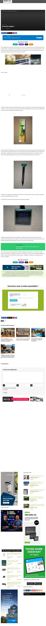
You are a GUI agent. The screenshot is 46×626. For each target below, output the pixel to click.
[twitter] (26, 590)
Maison (9, 11)
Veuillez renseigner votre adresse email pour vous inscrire (15, 294)
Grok (26, 44)
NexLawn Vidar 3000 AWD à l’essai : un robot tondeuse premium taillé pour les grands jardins (36, 498)
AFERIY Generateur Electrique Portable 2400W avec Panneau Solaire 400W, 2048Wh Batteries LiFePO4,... (14, 583)
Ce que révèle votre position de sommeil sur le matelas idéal (23, 339)
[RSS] (41, 590)
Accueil (3, 11)
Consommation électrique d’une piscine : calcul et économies (37, 340)
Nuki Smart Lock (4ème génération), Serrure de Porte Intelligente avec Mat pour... (14, 554)
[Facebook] (24, 590)
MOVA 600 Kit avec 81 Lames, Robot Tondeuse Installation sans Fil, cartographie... (14, 576)
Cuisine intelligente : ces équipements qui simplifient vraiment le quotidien (7, 340)
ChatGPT (15, 44)
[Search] (44, 1)
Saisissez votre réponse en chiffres (9, 388)
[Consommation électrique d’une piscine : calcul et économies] (38, 328)
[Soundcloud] (39, 590)
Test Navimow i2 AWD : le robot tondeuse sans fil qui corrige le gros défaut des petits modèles (37, 505)
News (6, 11)
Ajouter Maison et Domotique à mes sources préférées (34, 594)
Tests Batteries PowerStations (34, 485)
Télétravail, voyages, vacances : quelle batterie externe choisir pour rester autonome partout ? (7, 357)
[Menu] (1, 1)
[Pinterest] (35, 590)
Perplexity (21, 44)
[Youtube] (33, 590)
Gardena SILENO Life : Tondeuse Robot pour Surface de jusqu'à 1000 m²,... (13, 569)
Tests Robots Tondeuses (33, 507)
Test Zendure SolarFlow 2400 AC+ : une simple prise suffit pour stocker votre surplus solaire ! (37, 483)
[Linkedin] (37, 590)
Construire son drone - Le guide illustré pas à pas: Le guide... (13, 561)
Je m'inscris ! (13, 300)
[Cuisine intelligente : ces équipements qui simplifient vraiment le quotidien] (8, 328)
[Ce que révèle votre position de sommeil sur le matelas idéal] (23, 328)
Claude (31, 44)
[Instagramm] (31, 590)
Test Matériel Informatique (34, 477)
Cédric (3, 28)
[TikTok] (29, 590)
